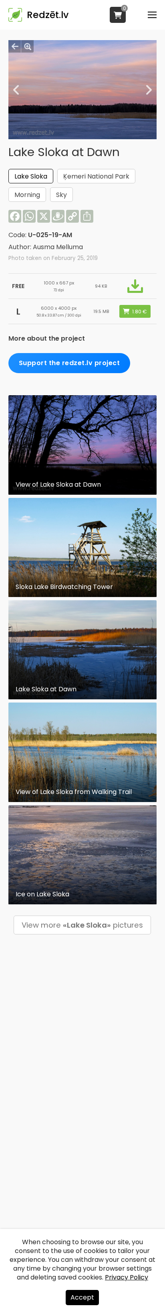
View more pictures (82, 925)
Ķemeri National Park (96, 176)
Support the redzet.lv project (69, 363)
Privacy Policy (126, 1277)
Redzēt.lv (47, 14)
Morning (27, 194)
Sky (61, 194)
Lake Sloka (30, 176)
